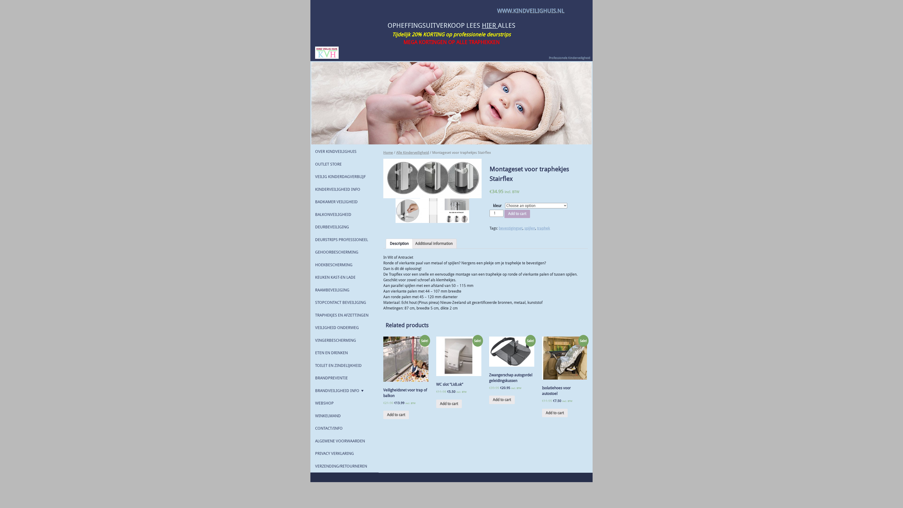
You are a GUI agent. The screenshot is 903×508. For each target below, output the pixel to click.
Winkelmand (328, 415)
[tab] (399, 244)
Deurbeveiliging (332, 227)
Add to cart (517, 213)
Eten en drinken (331, 352)
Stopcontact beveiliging (340, 302)
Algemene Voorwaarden (340, 441)
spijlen (529, 228)
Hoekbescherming (333, 264)
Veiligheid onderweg (337, 327)
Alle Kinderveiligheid (412, 153)
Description (399, 243)
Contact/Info (329, 428)
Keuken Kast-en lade (335, 277)
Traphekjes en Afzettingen (341, 315)
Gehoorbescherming (336, 252)
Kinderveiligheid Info (337, 189)
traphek (543, 228)
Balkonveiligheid (333, 214)
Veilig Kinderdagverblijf (340, 176)
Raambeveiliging (332, 290)
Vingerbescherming (335, 340)
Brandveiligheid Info (337, 390)
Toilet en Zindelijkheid (338, 365)
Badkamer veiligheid (336, 201)
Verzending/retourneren (341, 466)
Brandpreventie (331, 378)
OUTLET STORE (328, 164)
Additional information (434, 243)
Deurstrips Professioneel (341, 239)
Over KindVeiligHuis (335, 151)
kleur (497, 205)
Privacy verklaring (334, 453)
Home (388, 153)
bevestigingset (511, 228)
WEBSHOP (324, 403)
